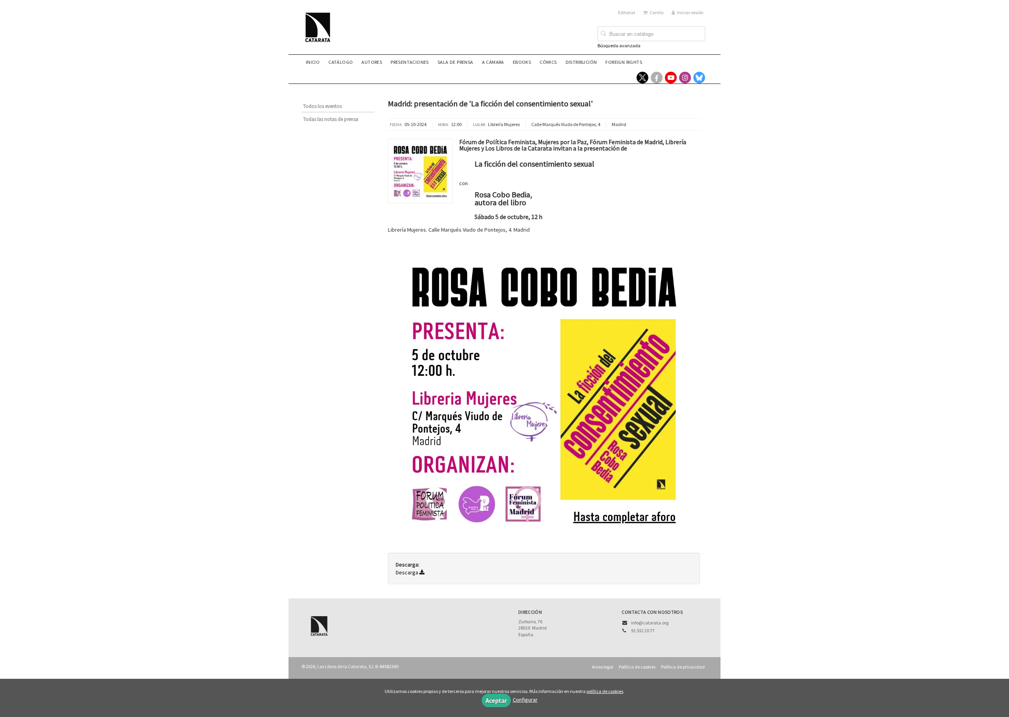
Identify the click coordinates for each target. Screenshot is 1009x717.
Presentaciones (410, 62)
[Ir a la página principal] (320, 32)
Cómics (548, 62)
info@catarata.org (649, 623)
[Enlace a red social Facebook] (657, 78)
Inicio (313, 62)
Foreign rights (623, 62)
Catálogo (340, 62)
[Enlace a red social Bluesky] (699, 78)
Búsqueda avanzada (619, 45)
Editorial (626, 12)
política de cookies (604, 691)
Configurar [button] (525, 699)
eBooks (522, 62)
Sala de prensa (455, 62)
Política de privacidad (683, 667)
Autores (371, 62)
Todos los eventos (322, 106)
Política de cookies (637, 667)
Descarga (407, 572)
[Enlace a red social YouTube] (671, 78)
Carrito (656, 12)
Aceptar (496, 700)
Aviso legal (602, 667)
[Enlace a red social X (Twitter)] (642, 78)
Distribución (581, 62)
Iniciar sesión (690, 12)
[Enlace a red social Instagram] (685, 78)
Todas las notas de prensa (330, 119)
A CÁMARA (493, 62)
